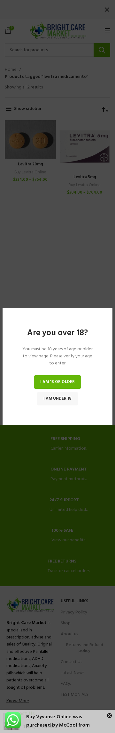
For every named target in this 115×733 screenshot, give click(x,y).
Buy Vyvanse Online (49, 717)
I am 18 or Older (57, 382)
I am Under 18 (57, 398)
